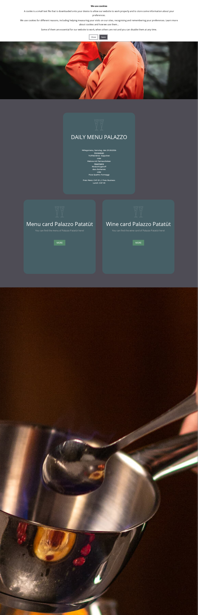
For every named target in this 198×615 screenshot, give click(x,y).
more (60, 242)
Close (93, 37)
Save (103, 37)
